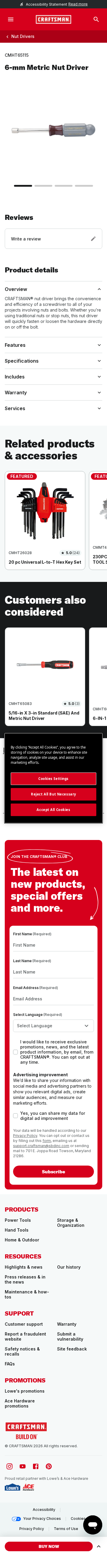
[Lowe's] (12, 1487)
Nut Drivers (22, 36)
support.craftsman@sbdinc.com (41, 1145)
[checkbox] (15, 1052)
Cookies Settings (53, 778)
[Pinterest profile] (49, 1466)
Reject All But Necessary (53, 794)
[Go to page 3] (64, 186)
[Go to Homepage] (53, 19)
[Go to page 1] (23, 186)
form (47, 1140)
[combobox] (53, 1026)
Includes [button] (15, 377)
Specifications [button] (22, 361)
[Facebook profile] (35, 1466)
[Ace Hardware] (28, 1487)
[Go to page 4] (84, 186)
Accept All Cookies (53, 809)
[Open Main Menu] (11, 19)
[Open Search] (96, 19)
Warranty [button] (16, 392)
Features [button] (15, 345)
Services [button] (15, 408)
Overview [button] (16, 289)
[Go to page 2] (43, 186)
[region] (53, 526)
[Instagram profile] (9, 1466)
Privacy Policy (25, 1135)
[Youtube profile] (22, 1466)
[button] (53, 231)
